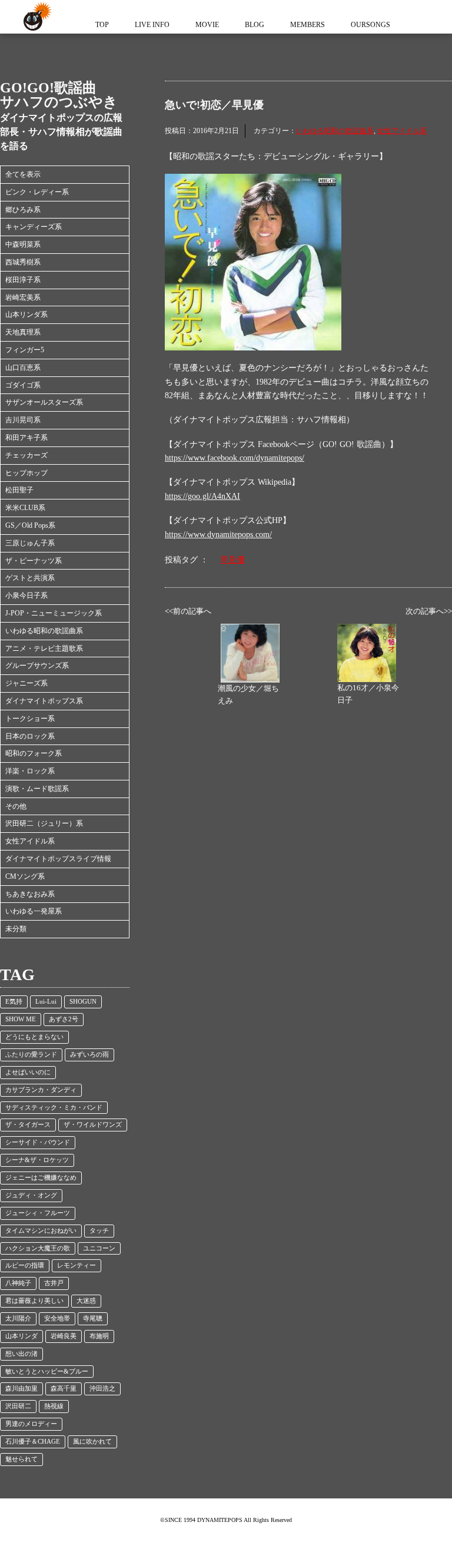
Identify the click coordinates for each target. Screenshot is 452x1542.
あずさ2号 (63, 1019)
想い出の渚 (21, 1354)
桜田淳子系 (23, 280)
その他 (15, 806)
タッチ (99, 1230)
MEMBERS (307, 25)
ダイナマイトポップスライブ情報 (58, 859)
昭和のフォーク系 (33, 753)
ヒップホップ (26, 473)
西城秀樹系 (23, 262)
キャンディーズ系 (33, 227)
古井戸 (54, 1283)
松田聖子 (19, 490)
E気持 (13, 1001)
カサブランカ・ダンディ (41, 1090)
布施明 (99, 1336)
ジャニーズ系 (26, 683)
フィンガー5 (24, 350)
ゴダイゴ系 (23, 385)
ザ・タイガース (28, 1124)
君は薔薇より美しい (34, 1301)
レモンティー (76, 1265)
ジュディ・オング (31, 1195)
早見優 (232, 559)
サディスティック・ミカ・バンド (53, 1107)
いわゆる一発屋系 (33, 911)
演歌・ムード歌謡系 (37, 789)
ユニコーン (99, 1248)
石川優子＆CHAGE (32, 1441)
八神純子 (18, 1283)
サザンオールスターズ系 (44, 402)
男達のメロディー (31, 1424)
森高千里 (64, 1388)
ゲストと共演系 (30, 578)
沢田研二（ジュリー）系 (44, 823)
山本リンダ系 (26, 314)
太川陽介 (18, 1318)
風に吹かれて (92, 1441)
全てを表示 (23, 174)
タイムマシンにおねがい (41, 1230)
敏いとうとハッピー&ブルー (46, 1371)
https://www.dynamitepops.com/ (218, 534)
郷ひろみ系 (23, 210)
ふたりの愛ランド (31, 1054)
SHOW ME (20, 1019)
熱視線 (54, 1406)
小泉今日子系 (26, 595)
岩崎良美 (64, 1336)
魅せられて (21, 1459)
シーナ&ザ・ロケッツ (37, 1160)
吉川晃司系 (23, 420)
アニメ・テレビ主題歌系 (44, 648)
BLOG (254, 25)
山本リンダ (21, 1336)
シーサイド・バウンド (37, 1142)
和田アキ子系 (26, 438)
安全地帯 (57, 1318)
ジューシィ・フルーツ (37, 1213)
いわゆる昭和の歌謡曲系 (44, 631)
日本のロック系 (30, 736)
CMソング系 (25, 876)
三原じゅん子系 (30, 543)
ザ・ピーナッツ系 (33, 561)
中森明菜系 (23, 244)
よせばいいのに (28, 1072)
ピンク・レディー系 (37, 192)
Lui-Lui (45, 1001)
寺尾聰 (92, 1318)
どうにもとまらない (34, 1037)
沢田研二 (18, 1406)
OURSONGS (370, 25)
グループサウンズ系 (37, 665)
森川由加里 (21, 1388)
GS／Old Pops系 (30, 525)
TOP (102, 25)
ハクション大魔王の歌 (37, 1248)
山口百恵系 (23, 367)
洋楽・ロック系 (30, 771)
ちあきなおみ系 (30, 894)
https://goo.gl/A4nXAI (202, 496)
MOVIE (207, 25)
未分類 (15, 929)
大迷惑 (86, 1301)
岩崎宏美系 (23, 297)
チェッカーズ (26, 455)
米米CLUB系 (25, 508)
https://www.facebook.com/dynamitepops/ (234, 458)
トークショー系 (30, 718)
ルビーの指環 (24, 1265)
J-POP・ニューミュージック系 (53, 613)
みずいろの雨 (89, 1054)
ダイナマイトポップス (35, 17)
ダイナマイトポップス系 (44, 701)
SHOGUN (83, 1001)
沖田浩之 (102, 1388)
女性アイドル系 (30, 841)
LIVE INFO (152, 25)
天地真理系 (23, 332)
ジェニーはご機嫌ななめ (41, 1177)
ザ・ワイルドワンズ (93, 1124)
